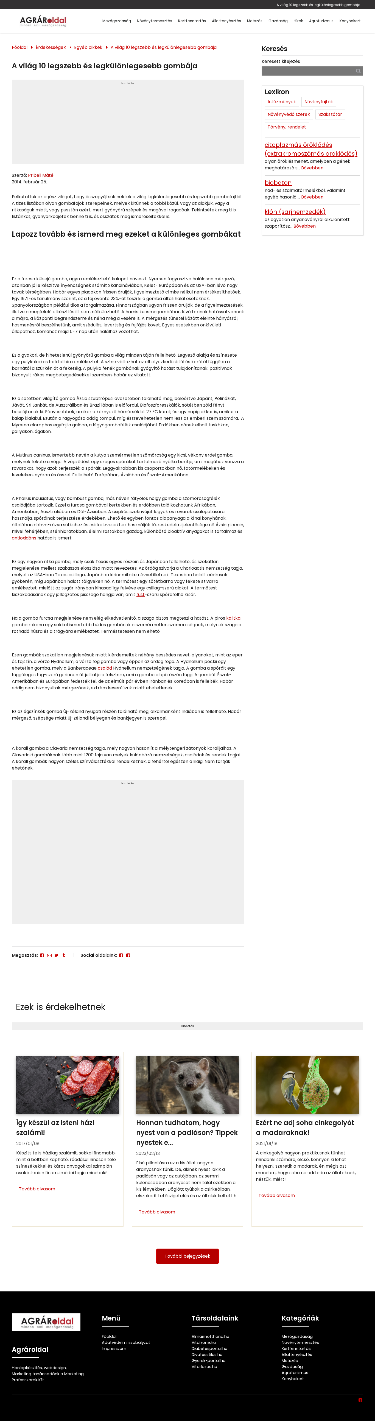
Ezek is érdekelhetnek (60, 1007)
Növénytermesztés (154, 21)
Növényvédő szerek (289, 114)
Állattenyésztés (226, 21)
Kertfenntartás (192, 21)
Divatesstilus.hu (207, 1354)
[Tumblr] (64, 955)
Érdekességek (51, 47)
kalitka (233, 618)
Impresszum (114, 1348)
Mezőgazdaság (116, 21)
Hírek (298, 21)
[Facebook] (42, 955)
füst (140, 594)
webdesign (55, 1367)
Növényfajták (318, 102)
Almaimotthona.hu (210, 1336)
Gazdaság (278, 21)
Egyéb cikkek (88, 47)
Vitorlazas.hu (204, 1366)
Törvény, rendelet (287, 127)
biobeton (278, 183)
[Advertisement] (128, 124)
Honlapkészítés (27, 1367)
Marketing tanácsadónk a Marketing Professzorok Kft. (48, 1377)
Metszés (254, 21)
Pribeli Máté (41, 175)
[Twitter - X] (57, 955)
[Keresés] (358, 70)
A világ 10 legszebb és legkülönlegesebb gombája (318, 4)
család (105, 668)
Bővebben (312, 168)
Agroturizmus (321, 21)
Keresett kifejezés (281, 61)
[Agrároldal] (42, 21)
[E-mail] (49, 955)
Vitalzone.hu (204, 1342)
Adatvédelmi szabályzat (126, 1342)
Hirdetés (128, 83)
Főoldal (19, 47)
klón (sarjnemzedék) (295, 212)
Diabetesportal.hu (209, 1348)
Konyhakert (350, 21)
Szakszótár (330, 114)
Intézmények (282, 102)
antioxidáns (24, 538)
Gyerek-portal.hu (208, 1360)
